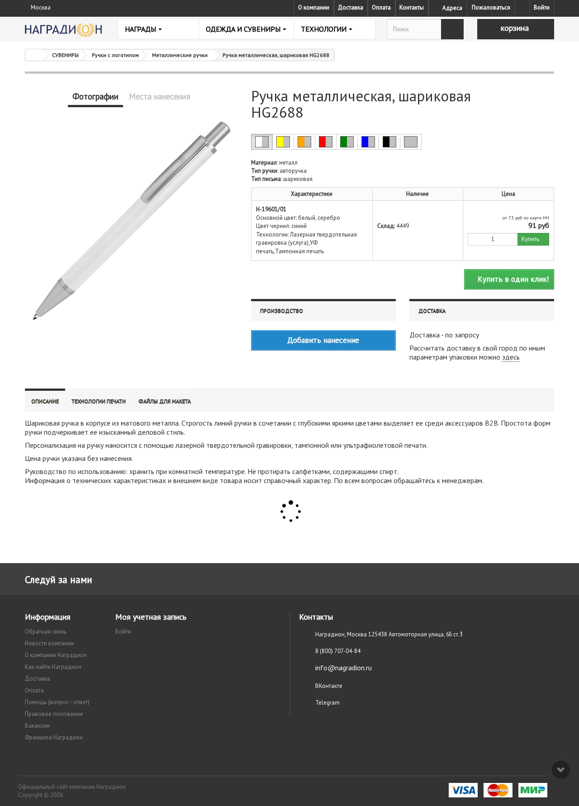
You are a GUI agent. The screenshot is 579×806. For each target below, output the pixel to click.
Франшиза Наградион (54, 737)
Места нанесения (159, 96)
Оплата (381, 7)
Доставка (350, 7)
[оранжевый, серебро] (304, 142)
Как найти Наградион (53, 667)
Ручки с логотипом (115, 55)
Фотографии (95, 96)
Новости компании (49, 643)
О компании (313, 7)
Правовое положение (54, 714)
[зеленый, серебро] (347, 142)
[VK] (522, 7)
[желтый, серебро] (283, 142)
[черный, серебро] (389, 142)
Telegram (327, 702)
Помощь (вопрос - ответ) (57, 702)
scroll (561, 770)
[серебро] (411, 142)
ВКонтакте (328, 686)
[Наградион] (63, 30)
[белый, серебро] (262, 142)
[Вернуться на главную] (34, 55)
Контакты (411, 7)
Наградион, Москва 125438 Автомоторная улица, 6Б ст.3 (389, 634)
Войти (542, 7)
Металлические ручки (180, 55)
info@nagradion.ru (343, 667)
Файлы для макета (164, 401)
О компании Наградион (56, 655)
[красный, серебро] (326, 142)
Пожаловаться (491, 7)
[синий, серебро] (368, 142)
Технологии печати (98, 401)
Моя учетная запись (150, 617)
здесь (511, 356)
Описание (45, 401)
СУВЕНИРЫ (65, 55)
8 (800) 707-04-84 (338, 651)
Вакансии (37, 726)
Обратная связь (45, 631)
